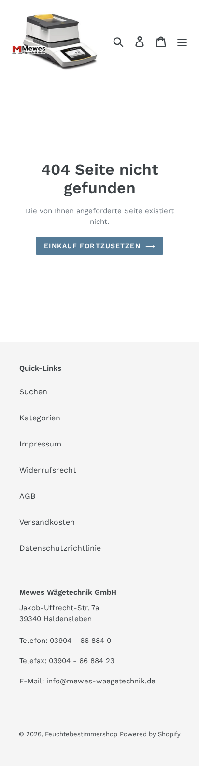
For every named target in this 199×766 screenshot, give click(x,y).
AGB (27, 496)
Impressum (40, 443)
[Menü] (182, 41)
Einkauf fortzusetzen (92, 246)
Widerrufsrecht (47, 469)
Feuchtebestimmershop (81, 734)
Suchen (33, 391)
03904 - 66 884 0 (80, 640)
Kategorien (39, 417)
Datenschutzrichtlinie (60, 548)
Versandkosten (47, 522)
